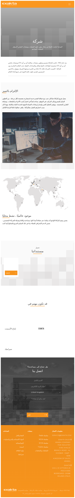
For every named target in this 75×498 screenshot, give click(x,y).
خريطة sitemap (65, 490)
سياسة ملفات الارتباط (36, 490)
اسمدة (22, 447)
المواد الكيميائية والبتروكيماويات (13, 439)
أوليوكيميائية (20, 443)
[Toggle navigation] (69, 4)
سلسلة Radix (43, 435)
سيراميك (21, 454)
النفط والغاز (20, 435)
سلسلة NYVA (43, 443)
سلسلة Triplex (43, 447)
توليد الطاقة (20, 451)
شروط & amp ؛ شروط (51, 490)
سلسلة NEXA (43, 439)
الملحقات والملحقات (41, 451)
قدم (29, 415)
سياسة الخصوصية (23, 490)
